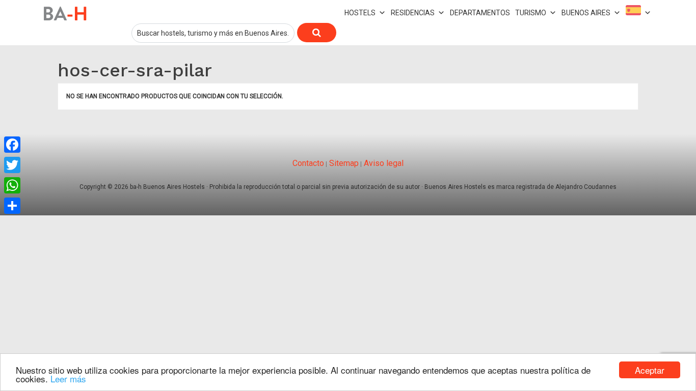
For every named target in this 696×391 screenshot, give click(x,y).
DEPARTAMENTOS (480, 13)
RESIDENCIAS (413, 13)
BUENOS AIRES (585, 13)
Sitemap (343, 163)
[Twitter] (12, 165)
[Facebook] (12, 144)
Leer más (68, 378)
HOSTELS (360, 13)
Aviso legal (383, 163)
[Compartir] (12, 206)
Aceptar (649, 370)
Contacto (308, 163)
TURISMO (530, 13)
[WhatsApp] (12, 185)
